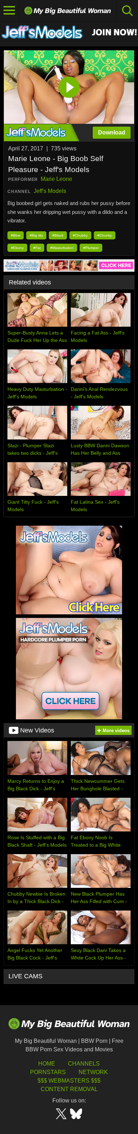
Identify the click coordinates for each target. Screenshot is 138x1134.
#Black (57, 235)
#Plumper (91, 248)
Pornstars (48, 1072)
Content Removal (69, 1089)
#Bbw (15, 235)
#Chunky (104, 235)
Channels (84, 1064)
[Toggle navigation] (9, 10)
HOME (46, 1064)
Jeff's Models (50, 191)
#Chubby (80, 235)
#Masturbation (62, 248)
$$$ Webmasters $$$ (69, 1081)
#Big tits (36, 235)
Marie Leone (56, 179)
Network (93, 1072)
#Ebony (17, 248)
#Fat (37, 248)
